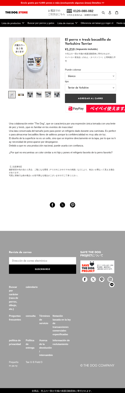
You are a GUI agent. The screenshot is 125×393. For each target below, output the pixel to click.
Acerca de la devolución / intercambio (46, 347)
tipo (67, 81)
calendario (32, 287)
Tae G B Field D (34, 362)
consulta (30, 315)
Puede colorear (73, 69)
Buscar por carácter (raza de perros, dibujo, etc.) (13, 298)
